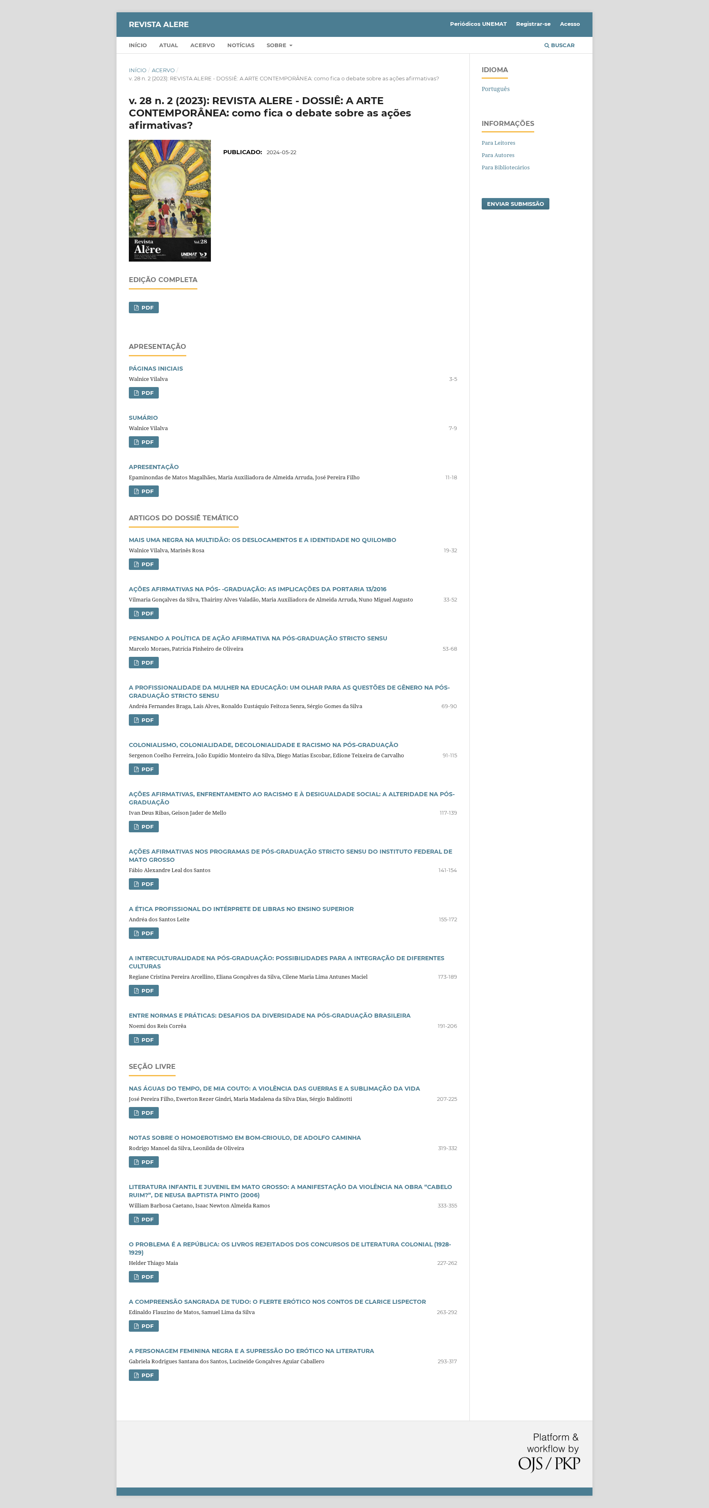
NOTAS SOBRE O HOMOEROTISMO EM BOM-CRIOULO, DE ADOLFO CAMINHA (245, 1137)
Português (496, 89)
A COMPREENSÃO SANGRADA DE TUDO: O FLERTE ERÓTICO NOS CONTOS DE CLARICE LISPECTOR (277, 1301)
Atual (168, 45)
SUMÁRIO (143, 417)
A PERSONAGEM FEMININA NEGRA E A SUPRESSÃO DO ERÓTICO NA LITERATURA (251, 1351)
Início (138, 45)
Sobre (277, 45)
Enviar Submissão (515, 203)
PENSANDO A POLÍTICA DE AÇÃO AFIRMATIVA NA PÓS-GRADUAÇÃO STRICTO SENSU (258, 638)
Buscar (562, 45)
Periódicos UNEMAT (478, 24)
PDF (146, 307)
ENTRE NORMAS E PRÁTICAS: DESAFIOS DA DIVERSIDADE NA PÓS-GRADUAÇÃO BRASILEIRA (270, 1015)
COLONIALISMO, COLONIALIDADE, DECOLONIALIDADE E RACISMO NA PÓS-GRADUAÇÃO (263, 745)
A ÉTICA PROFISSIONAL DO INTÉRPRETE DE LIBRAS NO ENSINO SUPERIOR (241, 909)
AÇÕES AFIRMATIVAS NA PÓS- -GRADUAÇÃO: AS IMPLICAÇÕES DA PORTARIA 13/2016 (258, 589)
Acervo (202, 45)
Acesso (570, 24)
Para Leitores (498, 142)
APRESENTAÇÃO (154, 467)
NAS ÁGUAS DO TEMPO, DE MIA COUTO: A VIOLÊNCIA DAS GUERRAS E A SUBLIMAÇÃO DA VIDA (274, 1088)
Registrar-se (533, 24)
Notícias (240, 45)
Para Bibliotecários (506, 167)
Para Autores (498, 155)
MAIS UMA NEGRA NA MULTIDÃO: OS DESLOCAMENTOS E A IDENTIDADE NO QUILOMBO (262, 540)
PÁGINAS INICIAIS (156, 368)
